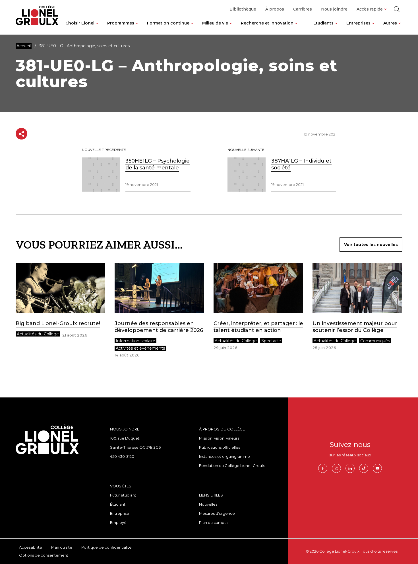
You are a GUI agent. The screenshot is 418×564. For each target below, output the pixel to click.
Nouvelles (208, 504)
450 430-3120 (122, 456)
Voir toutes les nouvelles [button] (371, 244)
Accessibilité (30, 547)
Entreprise (119, 513)
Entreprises (358, 23)
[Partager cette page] (21, 134)
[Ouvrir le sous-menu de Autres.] (399, 27)
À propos (274, 9)
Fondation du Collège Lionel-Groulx (232, 465)
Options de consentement (43, 555)
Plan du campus (213, 522)
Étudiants (323, 23)
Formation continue (168, 23)
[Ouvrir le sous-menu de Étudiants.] (336, 27)
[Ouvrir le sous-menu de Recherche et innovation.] (296, 27)
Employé (118, 522)
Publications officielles (219, 447)
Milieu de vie (215, 23)
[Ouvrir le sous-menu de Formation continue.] (192, 27)
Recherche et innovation (267, 23)
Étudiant (117, 504)
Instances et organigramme (224, 456)
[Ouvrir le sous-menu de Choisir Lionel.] (97, 27)
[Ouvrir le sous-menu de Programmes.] (137, 27)
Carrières (302, 9)
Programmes (120, 23)
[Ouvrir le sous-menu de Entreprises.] (373, 27)
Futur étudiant (123, 495)
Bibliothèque (242, 9)
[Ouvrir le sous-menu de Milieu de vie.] (230, 27)
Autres (390, 23)
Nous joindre (334, 9)
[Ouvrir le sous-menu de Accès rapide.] (385, 9)
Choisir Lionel (79, 23)
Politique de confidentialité (106, 547)
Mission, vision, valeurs (219, 438)
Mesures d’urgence (217, 513)
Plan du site (61, 547)
